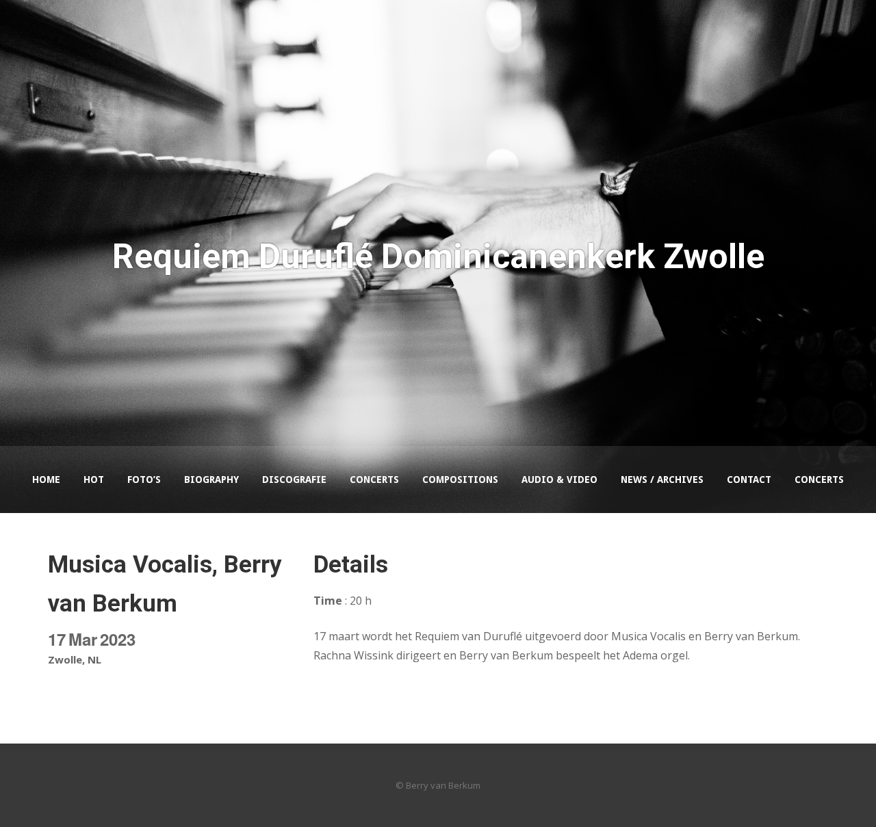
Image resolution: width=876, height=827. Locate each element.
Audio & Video (559, 479)
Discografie (294, 479)
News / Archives (662, 479)
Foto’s (144, 479)
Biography (211, 479)
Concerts (374, 479)
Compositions (460, 479)
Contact (749, 479)
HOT (93, 479)
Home (46, 479)
